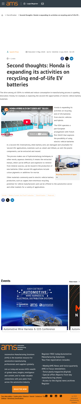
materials (51, 195)
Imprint (32, 396)
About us (26, 396)
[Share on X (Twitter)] (67, 58)
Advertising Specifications (15, 398)
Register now (20, 389)
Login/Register (32, 4)
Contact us (38, 396)
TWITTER (61, 396)
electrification (40, 195)
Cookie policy (18, 396)
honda (4, 195)
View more (73, 282)
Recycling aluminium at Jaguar (66, 174)
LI (46, 396)
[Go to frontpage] (12, 4)
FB (51, 396)
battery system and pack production (21, 195)
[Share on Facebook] (62, 58)
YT (56, 396)
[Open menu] (3, 4)
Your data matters (6, 396)
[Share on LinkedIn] (71, 58)
